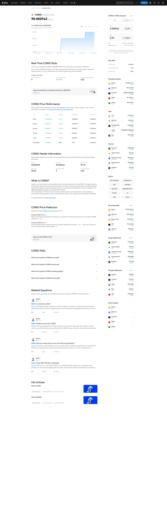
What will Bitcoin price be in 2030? (43, 323)
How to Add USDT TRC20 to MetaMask (45, 363)
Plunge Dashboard (120, 270)
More (131, 15)
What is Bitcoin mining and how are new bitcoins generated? (52, 343)
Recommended (120, 205)
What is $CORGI (36, 397)
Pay (115, 20)
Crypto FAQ (43, 294)
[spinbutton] (116, 28)
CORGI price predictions (50, 211)
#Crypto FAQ (35, 306)
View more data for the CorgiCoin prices (61, 109)
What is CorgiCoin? (50, 197)
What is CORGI (36, 386)
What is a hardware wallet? (40, 304)
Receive (127, 20)
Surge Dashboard (120, 238)
